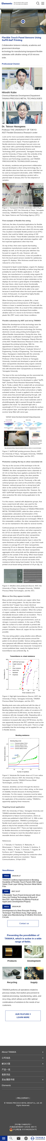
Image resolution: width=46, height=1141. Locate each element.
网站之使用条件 (23, 1098)
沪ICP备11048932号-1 (23, 1124)
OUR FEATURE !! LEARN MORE (23, 1015)
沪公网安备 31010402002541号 (25, 1129)
